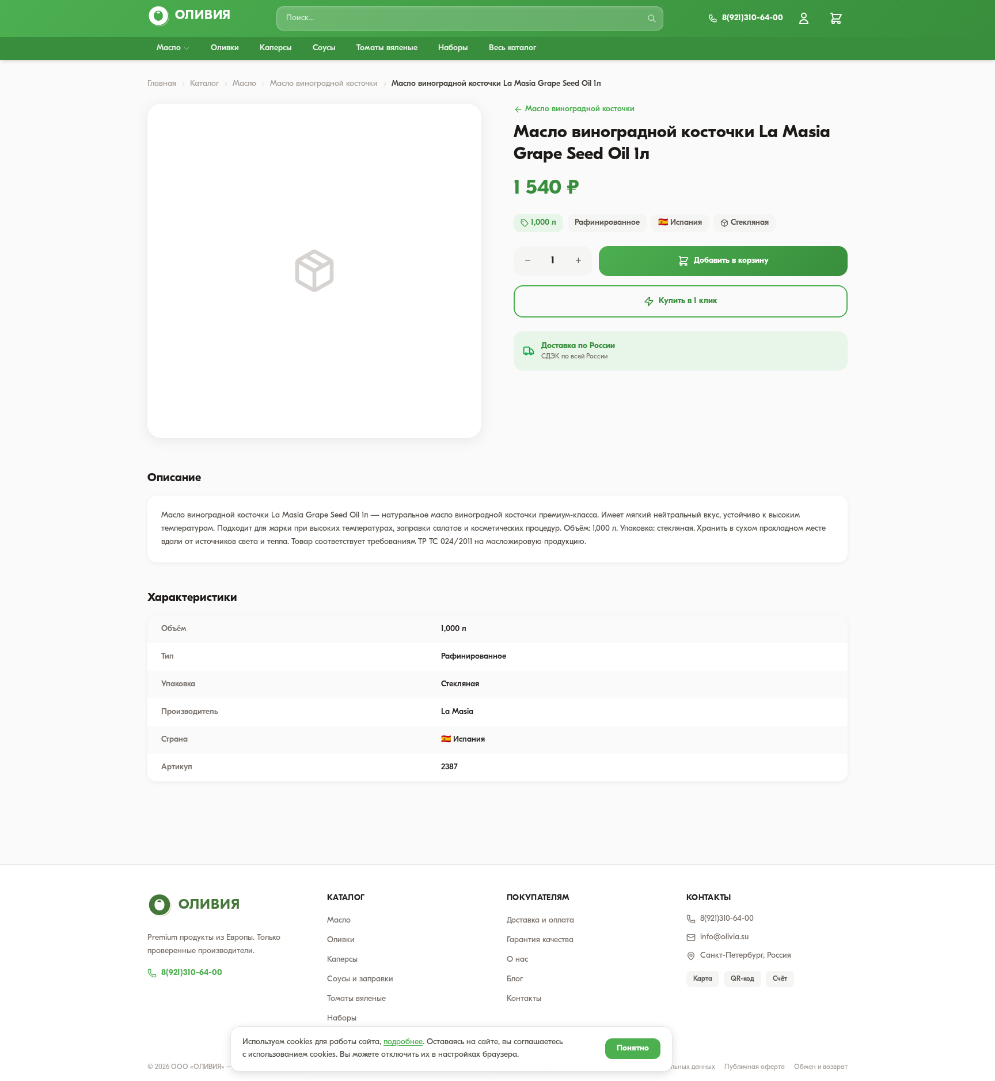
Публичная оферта (754, 1067)
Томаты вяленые (386, 48)
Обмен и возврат (821, 1067)
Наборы (453, 48)
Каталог (204, 84)
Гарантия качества (540, 940)
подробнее (403, 1042)
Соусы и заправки (360, 979)
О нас (517, 959)
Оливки (225, 48)
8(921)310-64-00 (191, 973)
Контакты (524, 999)
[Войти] (803, 18)
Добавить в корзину (731, 260)
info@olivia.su (724, 937)
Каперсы (276, 48)
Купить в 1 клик (688, 301)
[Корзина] (836, 18)
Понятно (633, 1048)
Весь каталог (512, 48)
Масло (169, 48)
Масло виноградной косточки (324, 84)
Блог (515, 979)
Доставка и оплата (540, 920)
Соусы (324, 48)
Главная (161, 84)
